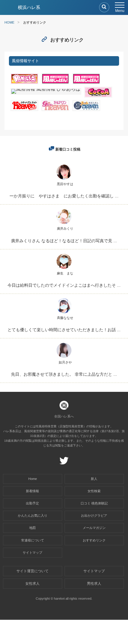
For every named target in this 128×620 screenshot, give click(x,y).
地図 (32, 528)
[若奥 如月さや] (64, 357)
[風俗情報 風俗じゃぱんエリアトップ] (55, 82)
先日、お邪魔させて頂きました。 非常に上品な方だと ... (64, 374)
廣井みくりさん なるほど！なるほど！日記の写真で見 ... (64, 240)
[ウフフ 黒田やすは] (64, 179)
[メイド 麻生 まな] (64, 268)
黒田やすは (65, 184)
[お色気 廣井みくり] (64, 223)
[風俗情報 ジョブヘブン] (86, 109)
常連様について (32, 540)
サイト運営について (32, 571)
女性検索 (94, 491)
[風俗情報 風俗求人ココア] (98, 96)
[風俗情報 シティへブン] (24, 109)
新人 (94, 479)
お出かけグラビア (94, 515)
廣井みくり (65, 228)
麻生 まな (65, 273)
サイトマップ (32, 552)
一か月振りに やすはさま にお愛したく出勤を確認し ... (64, 196)
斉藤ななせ (65, 318)
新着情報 (32, 491)
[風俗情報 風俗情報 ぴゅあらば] (45, 88)
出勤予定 (32, 503)
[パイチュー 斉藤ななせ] (64, 313)
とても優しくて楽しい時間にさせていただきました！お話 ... (64, 329)
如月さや (65, 362)
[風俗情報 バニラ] (24, 82)
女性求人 (32, 583)
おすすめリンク (94, 540)
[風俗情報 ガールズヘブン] (55, 109)
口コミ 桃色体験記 (94, 503)
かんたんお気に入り (32, 515)
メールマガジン (94, 528)
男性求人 (94, 583)
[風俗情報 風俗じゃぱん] (86, 82)
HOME (9, 22)
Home (32, 479)
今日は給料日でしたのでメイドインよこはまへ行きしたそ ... (64, 285)
